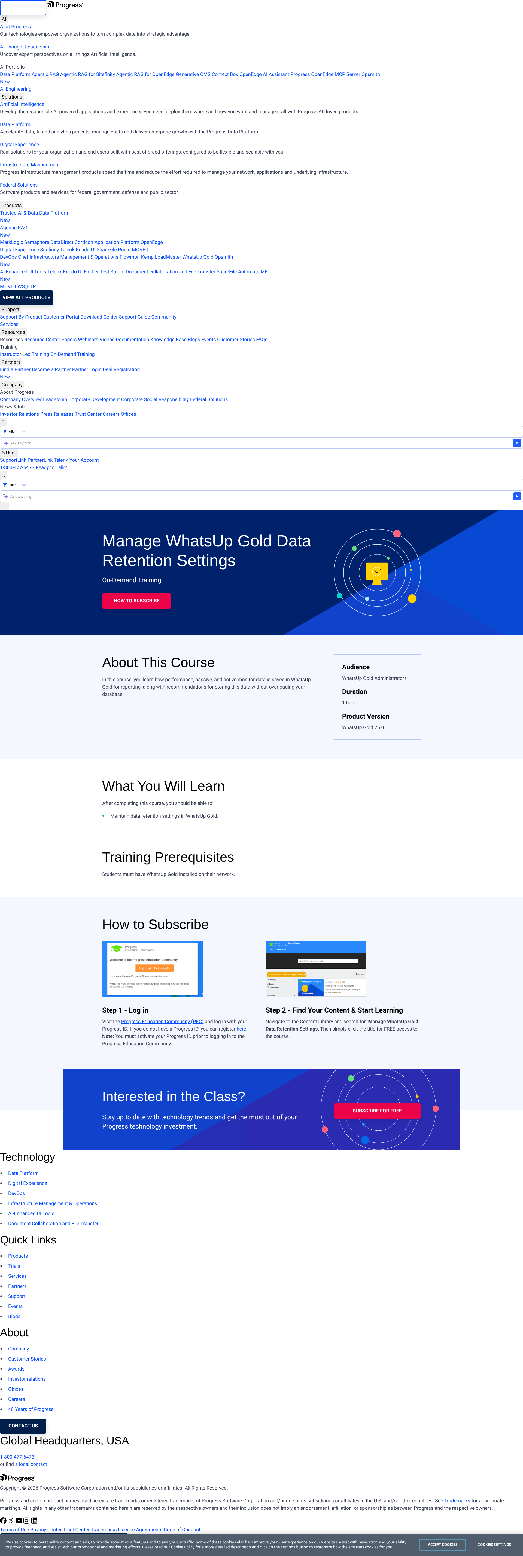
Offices (128, 414)
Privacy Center (46, 1530)
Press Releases (57, 414)
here (241, 1029)
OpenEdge (152, 242)
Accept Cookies (443, 1544)
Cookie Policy (182, 1547)
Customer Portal (61, 317)
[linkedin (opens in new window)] (34, 1522)
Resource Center (42, 340)
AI (4, 19)
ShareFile (107, 250)
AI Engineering (15, 89)
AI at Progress (15, 27)
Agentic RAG (45, 74)
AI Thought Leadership (24, 47)
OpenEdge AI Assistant (264, 74)
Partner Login (87, 369)
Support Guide (134, 317)
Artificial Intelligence (22, 104)
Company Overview (21, 399)
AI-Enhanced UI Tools (23, 272)
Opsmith (190, 78)
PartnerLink (40, 460)
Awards (16, 1369)
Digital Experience (19, 145)
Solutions (12, 97)
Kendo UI (85, 250)
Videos (106, 340)
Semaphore (36, 242)
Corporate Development (94, 399)
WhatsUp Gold (197, 257)
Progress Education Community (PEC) (162, 1022)
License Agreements (140, 1530)
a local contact (31, 1464)
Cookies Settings (494, 1544)
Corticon (84, 242)
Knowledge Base (168, 340)
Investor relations (27, 1379)
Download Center (99, 317)
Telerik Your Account (76, 460)
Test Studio (112, 272)
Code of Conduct (182, 1530)
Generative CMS (193, 74)
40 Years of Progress (31, 1409)
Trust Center (88, 414)
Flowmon (130, 257)
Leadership (55, 399)
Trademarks (457, 1501)
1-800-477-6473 (17, 467)
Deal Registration (70, 373)
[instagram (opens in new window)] (27, 1522)
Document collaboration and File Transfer (170, 272)
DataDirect (61, 242)
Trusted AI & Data (19, 213)
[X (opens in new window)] (11, 1522)
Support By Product (21, 317)
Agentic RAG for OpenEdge (145, 74)
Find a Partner (15, 369)
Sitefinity (49, 250)
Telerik (67, 250)
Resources (13, 332)
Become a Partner (51, 369)
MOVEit (140, 250)
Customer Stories (236, 340)
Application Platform (117, 242)
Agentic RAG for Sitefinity (87, 74)
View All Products (26, 298)
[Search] (3, 422)
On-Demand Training (72, 354)
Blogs (194, 340)
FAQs (261, 340)
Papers (69, 340)
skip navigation (23, 7)
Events (208, 340)
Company (12, 384)
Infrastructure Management (30, 165)
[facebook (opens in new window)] (4, 1522)
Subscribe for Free (377, 1111)
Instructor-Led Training (24, 354)
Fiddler (91, 272)
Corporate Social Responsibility (155, 399)
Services (9, 324)
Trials (14, 1266)
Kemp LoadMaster (161, 257)
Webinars (88, 340)
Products (12, 205)
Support (10, 309)
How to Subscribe (137, 601)
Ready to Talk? (51, 467)
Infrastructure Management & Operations (73, 257)
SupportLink (13, 460)
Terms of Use (14, 1530)
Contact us (23, 1426)
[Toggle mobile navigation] (4, 506)
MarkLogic (11, 242)
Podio (124, 250)
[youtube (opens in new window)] (19, 1522)
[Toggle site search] (3, 475)
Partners (11, 362)
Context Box (225, 74)
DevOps (8, 257)
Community (163, 317)
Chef (23, 257)
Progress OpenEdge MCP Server (325, 74)
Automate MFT (135, 275)
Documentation (132, 340)
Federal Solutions (19, 185)
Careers (111, 414)
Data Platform (15, 74)
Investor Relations (19, 414)
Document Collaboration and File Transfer (53, 1224)
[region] (261, 1545)
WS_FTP (26, 286)
